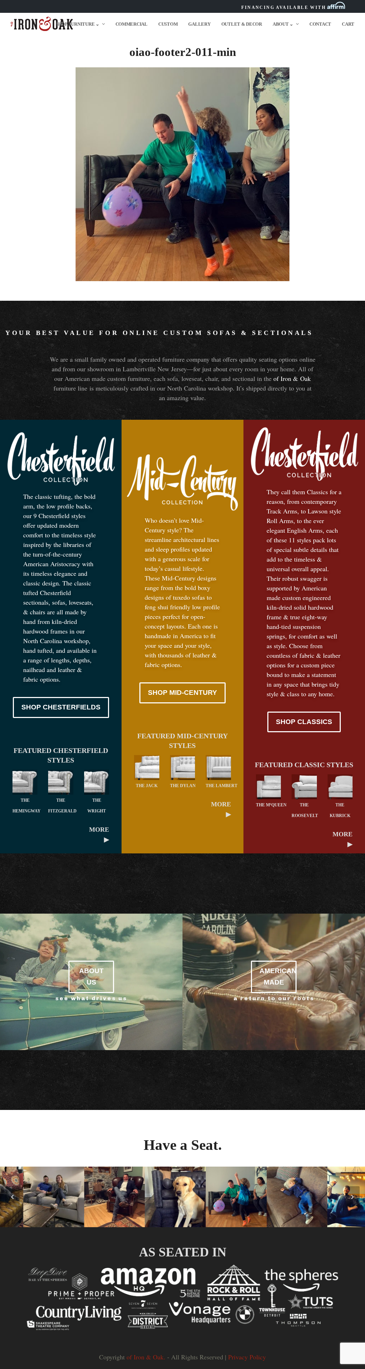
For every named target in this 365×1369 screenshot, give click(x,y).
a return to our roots (273, 998)
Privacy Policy (247, 1357)
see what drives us (91, 998)
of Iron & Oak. (146, 1357)
